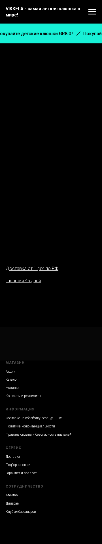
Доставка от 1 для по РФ (32, 268)
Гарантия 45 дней (23, 280)
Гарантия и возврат (21, 473)
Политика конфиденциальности (30, 426)
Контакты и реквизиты (23, 396)
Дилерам (13, 503)
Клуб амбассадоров (21, 512)
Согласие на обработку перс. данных (34, 418)
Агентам (12, 495)
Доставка (13, 457)
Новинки (13, 388)
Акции (11, 372)
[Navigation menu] (92, 12)
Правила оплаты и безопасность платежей (38, 435)
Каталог (12, 379)
